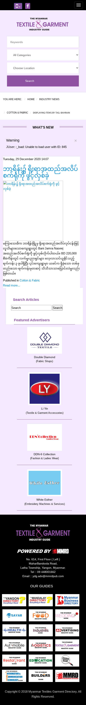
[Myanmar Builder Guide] (42, 677)
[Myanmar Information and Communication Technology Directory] (15, 677)
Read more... (11, 285)
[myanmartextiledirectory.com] (68, 646)
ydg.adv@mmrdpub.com (48, 576)
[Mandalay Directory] (42, 601)
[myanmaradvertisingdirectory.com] (68, 631)
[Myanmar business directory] (68, 601)
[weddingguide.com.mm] (68, 616)
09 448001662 (46, 571)
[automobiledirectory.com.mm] (15, 646)
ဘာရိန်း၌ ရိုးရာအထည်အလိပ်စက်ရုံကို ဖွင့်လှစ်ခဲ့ (40, 172)
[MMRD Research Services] (68, 677)
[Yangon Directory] (15, 601)
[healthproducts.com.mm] (15, 631)
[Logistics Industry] (68, 661)
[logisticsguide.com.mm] (42, 646)
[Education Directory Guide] (42, 661)
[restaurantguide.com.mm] (15, 661)
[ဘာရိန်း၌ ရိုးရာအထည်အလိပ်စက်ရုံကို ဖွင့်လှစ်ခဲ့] (33, 210)
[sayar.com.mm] (15, 616)
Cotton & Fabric (30, 280)
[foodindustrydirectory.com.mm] (42, 616)
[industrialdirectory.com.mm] (42, 631)
